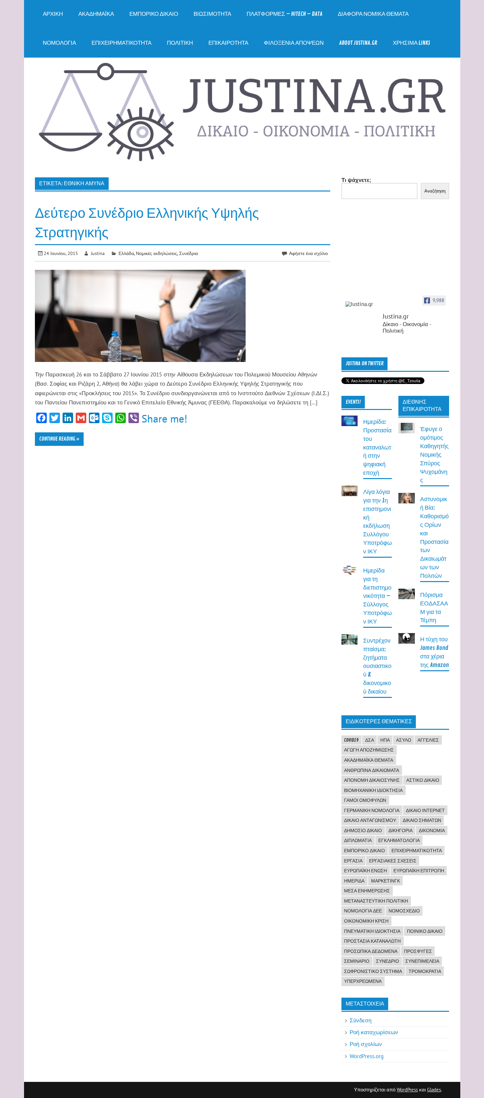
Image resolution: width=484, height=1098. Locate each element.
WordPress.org (367, 1056)
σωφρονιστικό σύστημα (373, 971)
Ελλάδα (126, 253)
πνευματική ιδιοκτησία (372, 931)
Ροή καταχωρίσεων (374, 1032)
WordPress (407, 1089)
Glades (434, 1089)
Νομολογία (59, 42)
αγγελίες (428, 740)
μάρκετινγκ (385, 881)
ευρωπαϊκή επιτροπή (418, 871)
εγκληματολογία (399, 840)
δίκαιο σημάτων (422, 820)
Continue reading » (59, 439)
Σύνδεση (360, 1020)
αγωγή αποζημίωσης (369, 750)
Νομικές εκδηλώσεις (156, 253)
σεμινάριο (356, 961)
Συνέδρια (188, 253)
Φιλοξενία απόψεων (294, 42)
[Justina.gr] (362, 304)
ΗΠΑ (385, 740)
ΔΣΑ (369, 740)
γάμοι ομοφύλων (365, 800)
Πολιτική (180, 42)
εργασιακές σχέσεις (393, 861)
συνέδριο (387, 961)
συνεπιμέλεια (422, 961)
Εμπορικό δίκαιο (153, 14)
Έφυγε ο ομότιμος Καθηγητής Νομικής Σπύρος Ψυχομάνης (434, 454)
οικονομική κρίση (366, 921)
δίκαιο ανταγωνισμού (370, 820)
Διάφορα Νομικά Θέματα (373, 14)
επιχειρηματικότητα (416, 851)
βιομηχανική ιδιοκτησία (373, 790)
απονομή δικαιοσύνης (372, 780)
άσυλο (403, 740)
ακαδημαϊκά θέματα (368, 760)
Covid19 (351, 740)
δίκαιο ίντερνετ (425, 810)
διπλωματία (358, 840)
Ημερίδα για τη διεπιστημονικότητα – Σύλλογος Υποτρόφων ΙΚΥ (377, 596)
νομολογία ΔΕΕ (363, 911)
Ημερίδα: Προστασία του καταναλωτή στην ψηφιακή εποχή (377, 447)
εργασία (353, 861)
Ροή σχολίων (366, 1044)
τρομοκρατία (425, 971)
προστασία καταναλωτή (372, 941)
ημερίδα (354, 881)
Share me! (164, 418)
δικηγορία (401, 830)
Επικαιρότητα (228, 42)
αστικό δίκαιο (422, 780)
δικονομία (432, 830)
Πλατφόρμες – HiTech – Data (284, 14)
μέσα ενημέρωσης (367, 891)
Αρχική (53, 14)
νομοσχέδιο (404, 911)
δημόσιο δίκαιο (363, 830)
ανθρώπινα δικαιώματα (371, 770)
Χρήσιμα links (411, 42)
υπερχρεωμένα (363, 981)
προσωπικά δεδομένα (370, 951)
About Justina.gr (358, 42)
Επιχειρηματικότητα (121, 42)
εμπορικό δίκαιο (364, 851)
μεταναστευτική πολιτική (376, 901)
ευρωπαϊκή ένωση (365, 871)
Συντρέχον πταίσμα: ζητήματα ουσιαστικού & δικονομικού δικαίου (377, 666)
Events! (353, 402)
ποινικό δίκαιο (425, 931)
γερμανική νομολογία (371, 810)
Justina (98, 253)
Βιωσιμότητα (212, 14)
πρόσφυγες (418, 951)
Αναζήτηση (434, 191)
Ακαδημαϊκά (96, 14)
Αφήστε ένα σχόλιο (308, 253)
